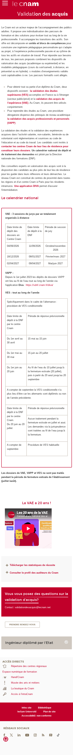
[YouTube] (27, 735)
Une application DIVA (26, 186)
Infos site (26, 707)
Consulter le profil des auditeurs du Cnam (34, 572)
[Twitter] (11, 735)
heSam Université (26, 711)
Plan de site (49, 711)
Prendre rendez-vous (22, 624)
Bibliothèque (44, 707)
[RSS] (43, 735)
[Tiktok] (58, 735)
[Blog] (50, 735)
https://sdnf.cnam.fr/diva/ (39, 285)
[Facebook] (4, 735)
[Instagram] (35, 735)
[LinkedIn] (19, 735)
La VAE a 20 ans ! (36, 503)
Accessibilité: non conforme (36, 715)
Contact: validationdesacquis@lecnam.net (28, 607)
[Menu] (5, 3)
